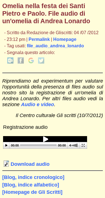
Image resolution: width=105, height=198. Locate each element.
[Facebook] (21, 62)
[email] (10, 62)
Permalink (39, 39)
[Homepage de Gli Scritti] (32, 192)
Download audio (29, 164)
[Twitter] (41, 62)
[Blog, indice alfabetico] (30, 185)
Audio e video (37, 104)
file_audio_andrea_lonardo (55, 45)
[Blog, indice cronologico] (33, 177)
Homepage (64, 39)
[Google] (31, 62)
